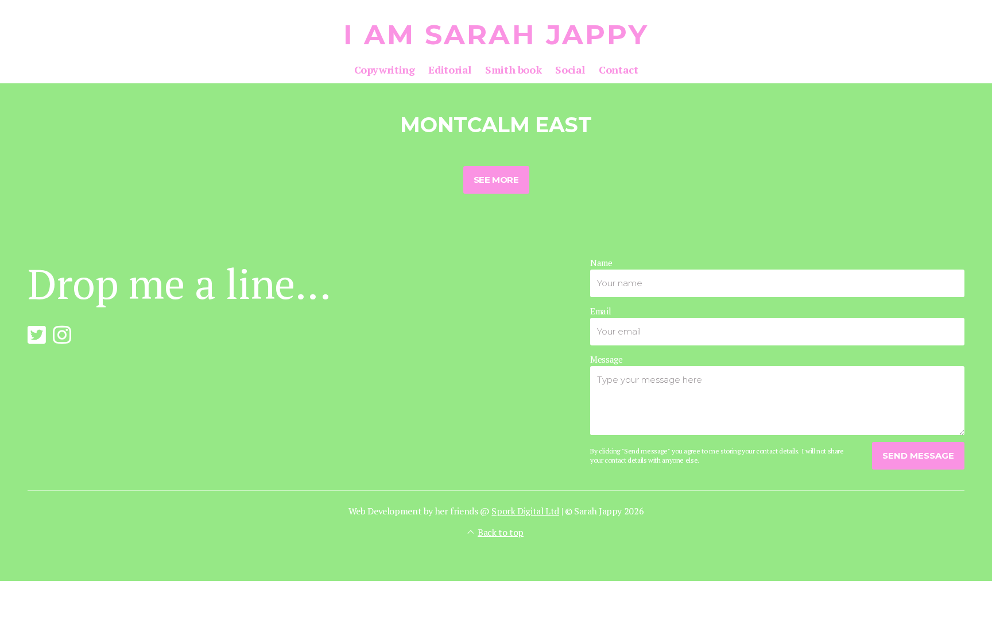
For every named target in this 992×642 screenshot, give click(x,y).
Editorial (449, 69)
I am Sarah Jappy (496, 34)
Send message (918, 455)
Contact (618, 69)
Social (570, 69)
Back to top (501, 532)
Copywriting (384, 69)
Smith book (513, 69)
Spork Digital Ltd (525, 511)
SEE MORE (496, 179)
